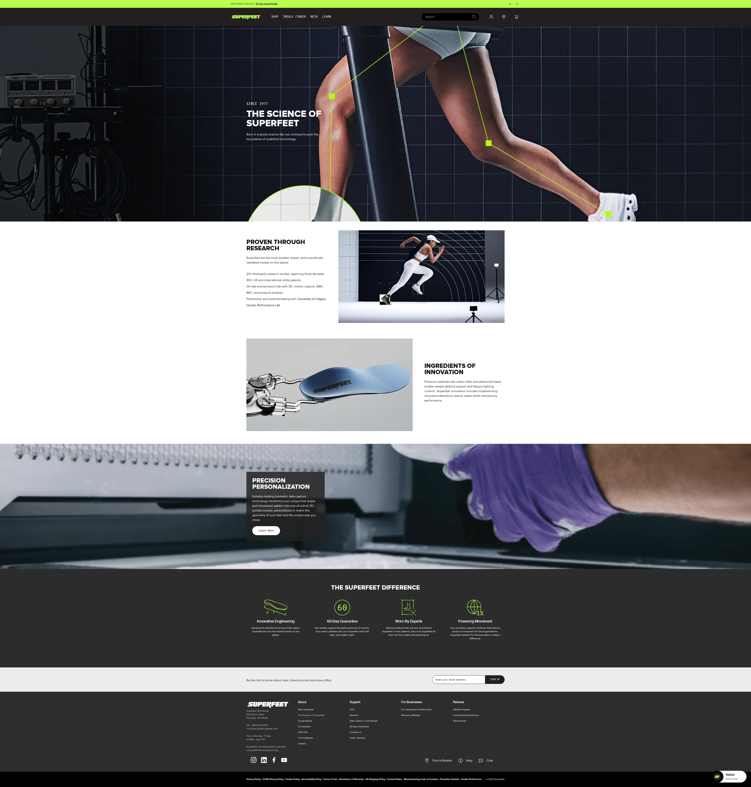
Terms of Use (330, 779)
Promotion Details (449, 779)
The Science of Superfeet (311, 715)
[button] (516, 17)
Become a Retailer (410, 715)
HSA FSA (303, 732)
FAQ (352, 709)
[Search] (474, 17)
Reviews (354, 715)
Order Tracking (357, 738)
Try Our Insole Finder (267, 3)
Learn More (266, 530)
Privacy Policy (253, 779)
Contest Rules (394, 779)
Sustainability (305, 720)
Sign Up (495, 679)
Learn (326, 16)
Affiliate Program (461, 709)
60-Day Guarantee (359, 726)
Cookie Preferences (471, 779)
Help (469, 761)
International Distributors (466, 715)
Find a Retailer (442, 761)
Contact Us (355, 732)
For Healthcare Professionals (416, 709)
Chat (489, 761)
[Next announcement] (517, 4)
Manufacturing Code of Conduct (421, 779)
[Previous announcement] (510, 4)
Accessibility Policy (311, 779)
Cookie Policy (292, 779)
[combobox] (450, 17)
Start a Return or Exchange (364, 720)
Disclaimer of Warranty (351, 779)
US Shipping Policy (375, 779)
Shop (274, 16)
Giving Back (304, 726)
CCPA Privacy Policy (273, 779)
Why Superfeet (306, 709)
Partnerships (459, 720)
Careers (302, 743)
